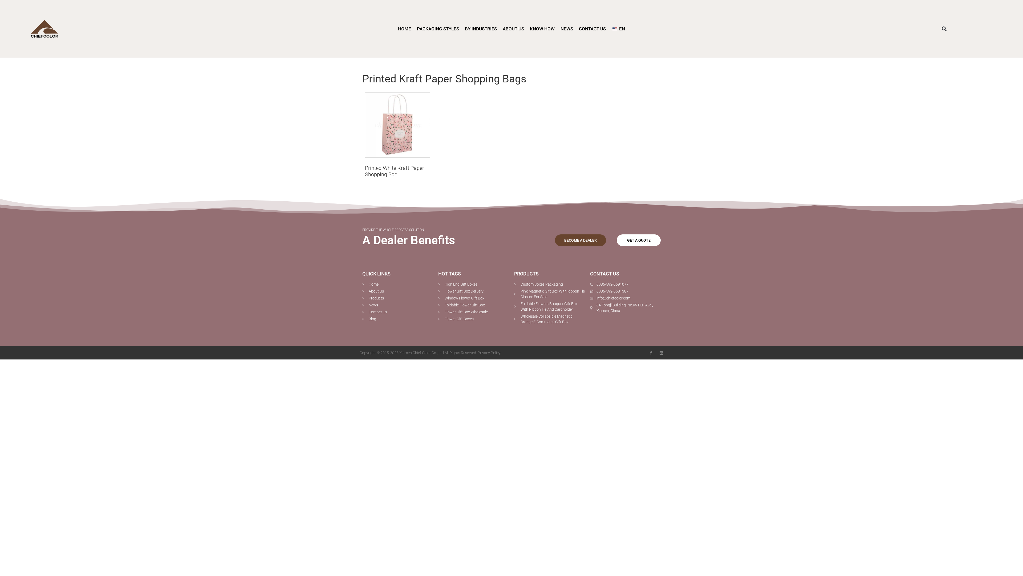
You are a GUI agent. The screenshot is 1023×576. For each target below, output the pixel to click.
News (567, 28)
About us (513, 28)
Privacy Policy (489, 353)
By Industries (481, 28)
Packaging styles (438, 28)
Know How (542, 28)
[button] (944, 29)
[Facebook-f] (651, 353)
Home (404, 28)
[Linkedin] (661, 353)
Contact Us (592, 28)
